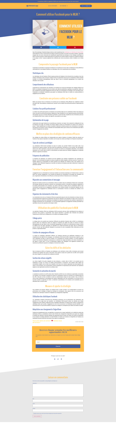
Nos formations (63, 6)
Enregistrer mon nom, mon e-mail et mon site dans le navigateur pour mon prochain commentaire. (48, 413)
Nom (33, 398)
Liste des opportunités (52, 6)
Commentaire (35, 383)
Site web (34, 408)
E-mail (34, 403)
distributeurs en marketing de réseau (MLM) (74, 52)
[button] (41, 47)
